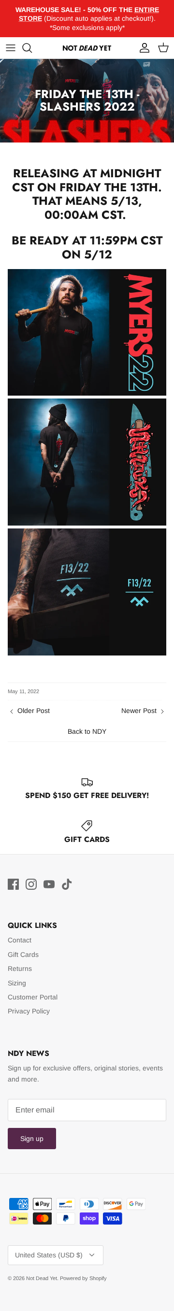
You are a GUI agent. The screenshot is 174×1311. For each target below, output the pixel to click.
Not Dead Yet (41, 1278)
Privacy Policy (29, 1011)
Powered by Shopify (83, 1278)
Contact (19, 940)
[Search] (32, 47)
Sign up (32, 1138)
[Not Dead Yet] (87, 47)
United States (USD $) (49, 1255)
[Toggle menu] (10, 47)
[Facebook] (13, 884)
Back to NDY (87, 731)
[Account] (142, 47)
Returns (20, 968)
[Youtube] (49, 884)
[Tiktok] (66, 884)
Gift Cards (23, 954)
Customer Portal (33, 997)
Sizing (17, 983)
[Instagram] (31, 884)
